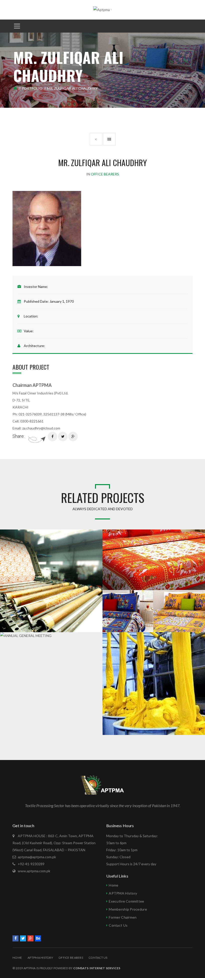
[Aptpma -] (102, 9)
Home (113, 885)
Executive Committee (126, 901)
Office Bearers (70, 957)
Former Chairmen (122, 917)
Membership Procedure (128, 909)
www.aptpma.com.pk (34, 871)
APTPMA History (123, 893)
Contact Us (118, 925)
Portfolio (32, 88)
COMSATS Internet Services (96, 968)
